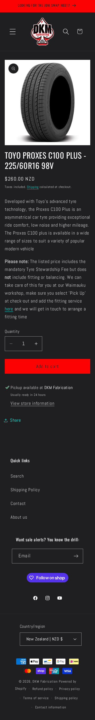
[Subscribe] (76, 556)
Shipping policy (66, 698)
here (9, 309)
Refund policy (42, 689)
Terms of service (36, 698)
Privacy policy (69, 689)
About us (19, 517)
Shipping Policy (25, 490)
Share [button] (15, 420)
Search (17, 476)
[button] (13, 31)
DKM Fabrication (45, 681)
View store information (32, 403)
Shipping (33, 187)
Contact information (50, 707)
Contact (18, 503)
